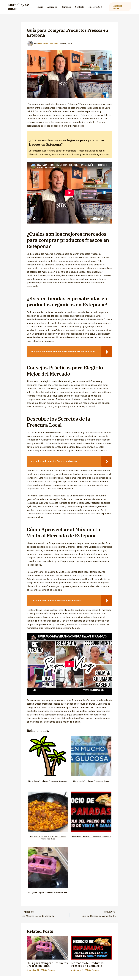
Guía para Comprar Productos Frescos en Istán (47, 964)
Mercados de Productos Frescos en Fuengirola (87, 964)
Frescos (51, 970)
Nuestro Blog (95, 6)
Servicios (66, 6)
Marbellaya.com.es (18, 7)
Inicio (40, 6)
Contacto (79, 6)
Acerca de (52, 6)
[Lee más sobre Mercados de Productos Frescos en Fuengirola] (91, 948)
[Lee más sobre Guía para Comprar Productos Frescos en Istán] (47, 948)
